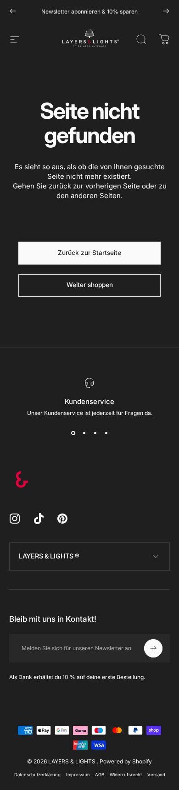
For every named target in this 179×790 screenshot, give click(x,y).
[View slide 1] (72, 432)
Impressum (78, 774)
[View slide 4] (106, 432)
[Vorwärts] (166, 11)
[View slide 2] (84, 432)
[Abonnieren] (153, 648)
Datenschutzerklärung (37, 774)
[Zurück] (13, 11)
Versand (156, 774)
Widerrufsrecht (126, 774)
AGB (99, 774)
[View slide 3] (95, 432)
